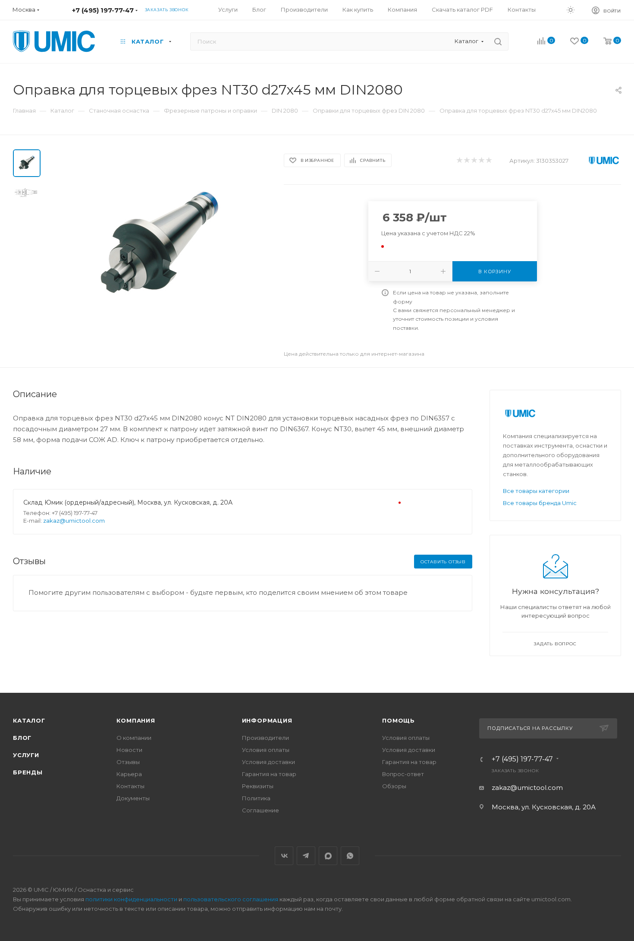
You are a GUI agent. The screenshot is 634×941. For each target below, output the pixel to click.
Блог (22, 737)
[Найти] (497, 41)
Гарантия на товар (269, 773)
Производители (265, 737)
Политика (256, 798)
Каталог (29, 720)
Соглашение (260, 810)
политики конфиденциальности (131, 899)
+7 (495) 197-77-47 (103, 10)
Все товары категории (536, 490)
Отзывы (128, 761)
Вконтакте (284, 855)
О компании (133, 737)
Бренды (28, 772)
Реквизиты (257, 786)
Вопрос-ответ (403, 773)
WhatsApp (350, 855)
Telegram (306, 855)
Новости (129, 749)
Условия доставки (268, 761)
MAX (328, 855)
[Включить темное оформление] (570, 9)
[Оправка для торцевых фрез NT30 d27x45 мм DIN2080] (160, 246)
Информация (267, 720)
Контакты (130, 786)
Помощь (398, 720)
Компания (135, 720)
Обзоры (394, 786)
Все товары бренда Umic (540, 502)
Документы (133, 798)
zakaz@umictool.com (74, 520)
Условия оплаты (265, 749)
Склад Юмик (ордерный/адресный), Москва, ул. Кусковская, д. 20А (127, 502)
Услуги (26, 755)
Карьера (129, 773)
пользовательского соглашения (230, 899)
